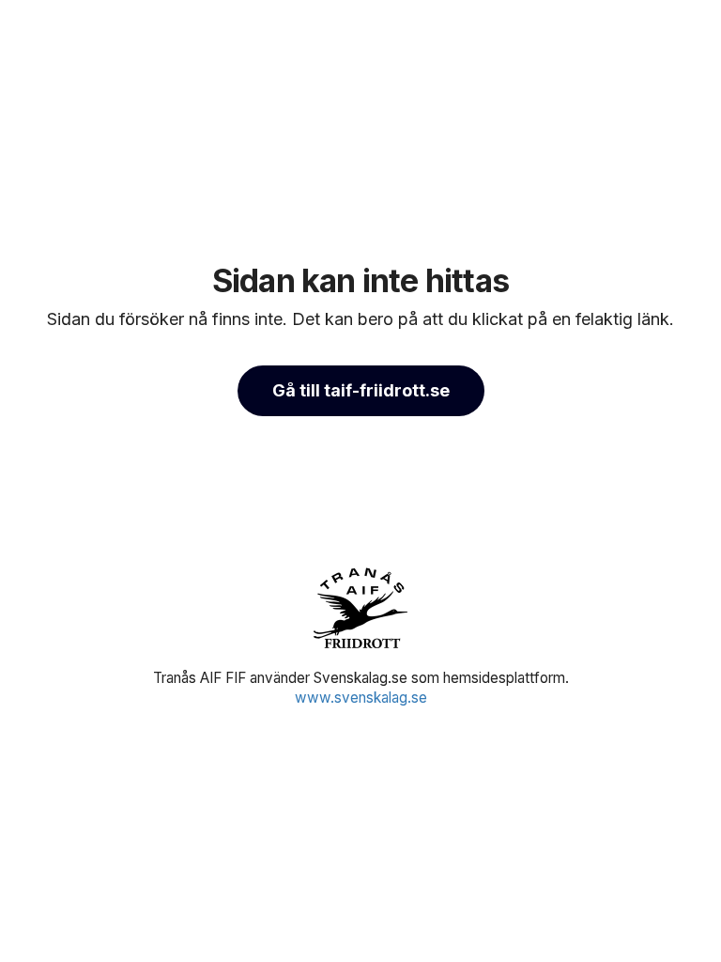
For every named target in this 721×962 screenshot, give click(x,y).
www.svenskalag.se (361, 697)
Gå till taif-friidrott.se (361, 390)
